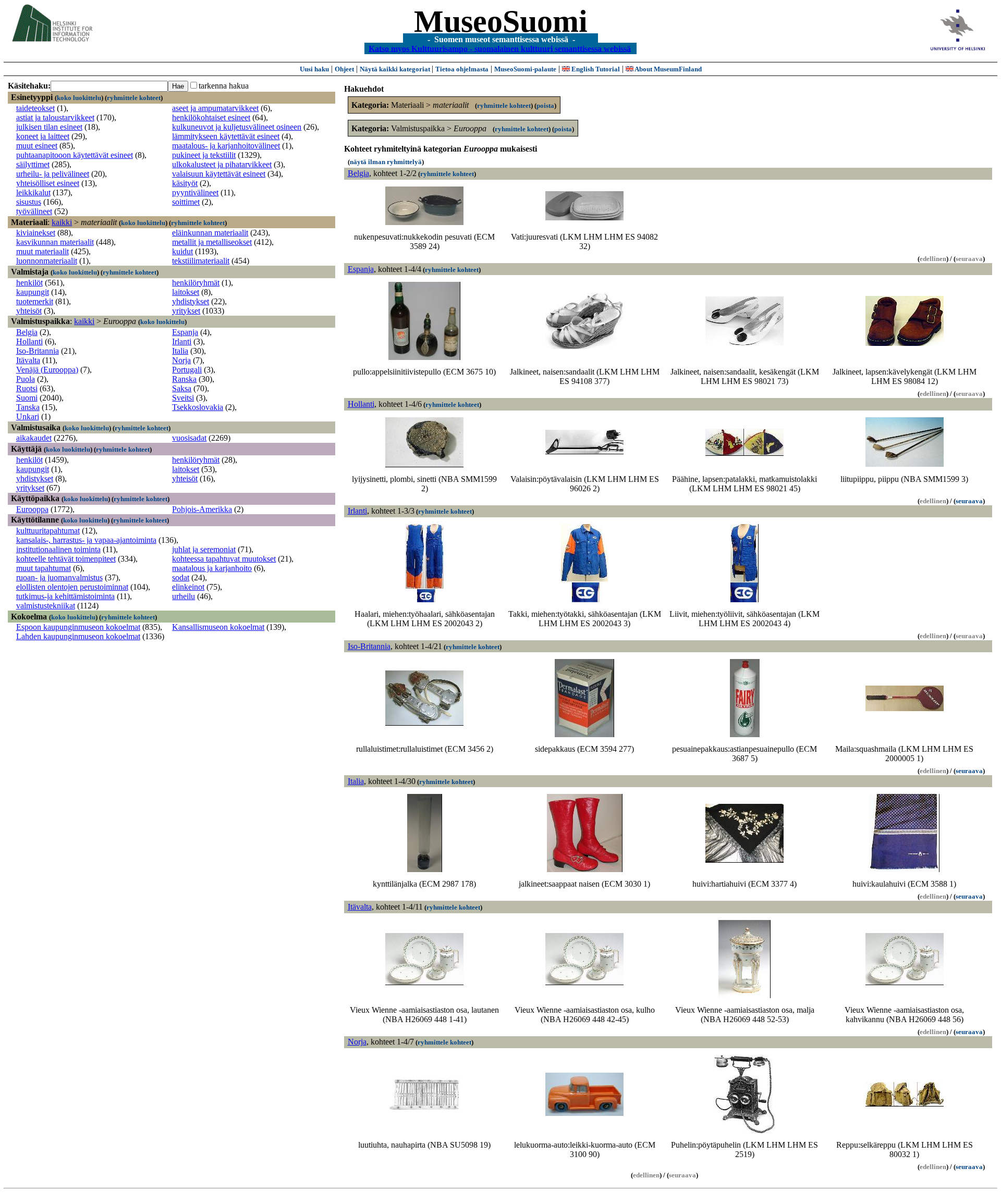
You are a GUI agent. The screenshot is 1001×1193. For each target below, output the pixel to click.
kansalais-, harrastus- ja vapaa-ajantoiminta (86, 540)
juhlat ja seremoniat (204, 549)
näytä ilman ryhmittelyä (386, 162)
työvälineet (34, 211)
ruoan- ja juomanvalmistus (59, 577)
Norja (181, 360)
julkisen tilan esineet (49, 126)
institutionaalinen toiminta (58, 549)
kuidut (182, 251)
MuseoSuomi (501, 21)
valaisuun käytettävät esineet (218, 173)
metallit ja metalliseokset (212, 242)
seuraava (969, 501)
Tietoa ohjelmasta (462, 69)
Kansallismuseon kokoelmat (218, 627)
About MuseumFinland (667, 69)
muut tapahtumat (43, 568)
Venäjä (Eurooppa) (47, 369)
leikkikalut (33, 192)
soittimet (186, 201)
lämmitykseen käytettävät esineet (225, 136)
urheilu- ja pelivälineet (52, 173)
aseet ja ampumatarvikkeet (215, 108)
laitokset (185, 292)
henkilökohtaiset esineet (211, 117)
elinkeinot (188, 586)
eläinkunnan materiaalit (210, 232)
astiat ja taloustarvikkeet (55, 117)
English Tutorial (595, 69)
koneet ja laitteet (42, 136)
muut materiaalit (42, 251)
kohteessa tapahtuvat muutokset (224, 558)
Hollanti (29, 341)
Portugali (187, 369)
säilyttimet (33, 164)
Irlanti (181, 341)
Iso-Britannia (37, 350)
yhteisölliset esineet (47, 183)
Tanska (28, 407)
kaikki (62, 222)
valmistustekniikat (45, 605)
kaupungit (32, 292)
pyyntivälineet (195, 192)
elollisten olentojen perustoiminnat (72, 586)
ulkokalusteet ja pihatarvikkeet (222, 164)
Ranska (184, 379)
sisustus (28, 201)
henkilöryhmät (195, 282)
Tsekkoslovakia (197, 407)
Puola (25, 379)
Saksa (181, 388)
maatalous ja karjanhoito (212, 568)
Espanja (185, 332)
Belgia (27, 332)
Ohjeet (344, 69)
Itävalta (28, 360)
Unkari (27, 416)
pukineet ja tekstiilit (204, 155)
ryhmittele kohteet (134, 98)
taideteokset (35, 108)
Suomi (27, 397)
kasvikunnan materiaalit (55, 242)
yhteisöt (29, 310)
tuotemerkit (34, 301)
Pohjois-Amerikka (202, 509)
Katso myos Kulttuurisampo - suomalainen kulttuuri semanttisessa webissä (500, 48)
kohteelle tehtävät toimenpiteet (66, 558)
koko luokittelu (79, 98)
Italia (180, 350)
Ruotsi (27, 388)
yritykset (186, 310)
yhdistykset (190, 301)
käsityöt (185, 183)
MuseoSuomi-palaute (525, 69)
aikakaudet (34, 437)
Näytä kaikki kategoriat (396, 69)
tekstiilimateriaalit (200, 260)
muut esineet (36, 145)
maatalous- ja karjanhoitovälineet (226, 145)
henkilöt (29, 282)
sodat (180, 577)
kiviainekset (35, 232)
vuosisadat (189, 437)
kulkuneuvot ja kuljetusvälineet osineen (236, 126)
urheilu (183, 596)
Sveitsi (183, 397)
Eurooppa (32, 509)
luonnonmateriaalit (46, 260)
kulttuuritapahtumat (48, 530)
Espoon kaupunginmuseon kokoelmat (78, 627)
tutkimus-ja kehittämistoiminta (65, 596)
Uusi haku (314, 69)
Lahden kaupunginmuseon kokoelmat (78, 636)
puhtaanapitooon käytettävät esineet (74, 155)
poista (545, 105)
